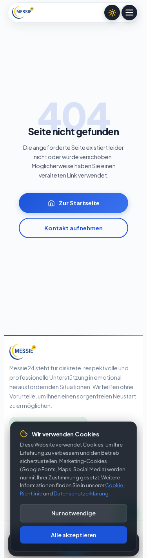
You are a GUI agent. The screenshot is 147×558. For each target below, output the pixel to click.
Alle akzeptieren (73, 534)
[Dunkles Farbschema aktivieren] (112, 12)
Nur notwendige (73, 513)
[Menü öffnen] (129, 12)
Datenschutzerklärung (81, 493)
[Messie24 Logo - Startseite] (23, 12)
